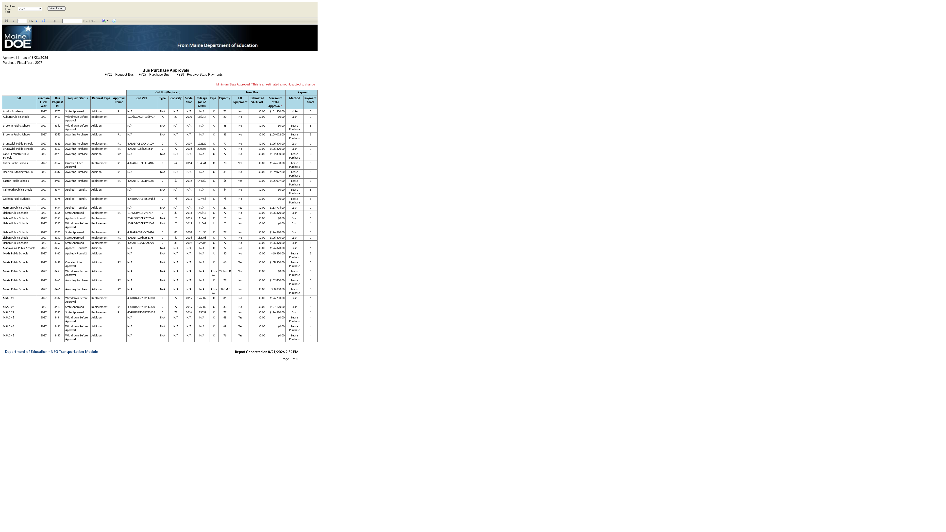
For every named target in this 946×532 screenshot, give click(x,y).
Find (85, 21)
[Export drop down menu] (105, 21)
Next (93, 21)
